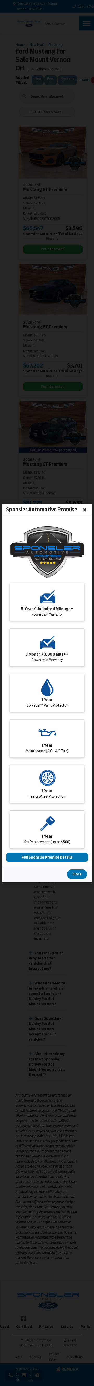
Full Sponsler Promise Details (47, 857)
